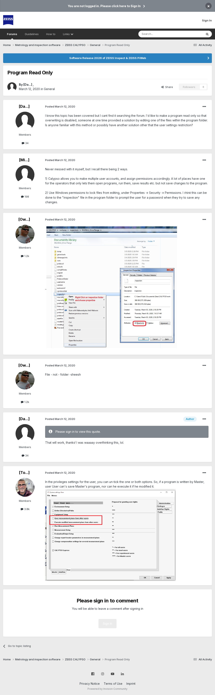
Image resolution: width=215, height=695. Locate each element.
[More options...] (204, 106)
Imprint (130, 683)
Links (67, 34)
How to (50, 34)
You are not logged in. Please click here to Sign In (104, 6)
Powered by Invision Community (107, 688)
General (49, 89)
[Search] (207, 34)
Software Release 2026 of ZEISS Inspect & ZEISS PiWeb (107, 58)
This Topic (190, 33)
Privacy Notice (90, 683)
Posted (60, 106)
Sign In (207, 20)
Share (168, 87)
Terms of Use (113, 683)
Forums (12, 34)
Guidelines (32, 34)
